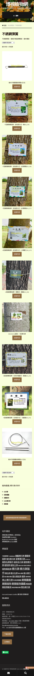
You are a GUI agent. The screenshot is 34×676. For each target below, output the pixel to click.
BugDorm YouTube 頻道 (9, 539)
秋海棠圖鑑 (17, 580)
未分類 (6, 491)
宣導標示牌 (20, 559)
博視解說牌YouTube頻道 (9, 541)
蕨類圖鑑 (26, 580)
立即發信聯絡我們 (29, 667)
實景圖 (6, 504)
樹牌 (23, 576)
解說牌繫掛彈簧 (16, 587)
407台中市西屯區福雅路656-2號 (16, 627)
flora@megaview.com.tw (10, 625)
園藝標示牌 (19, 556)
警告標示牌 (25, 587)
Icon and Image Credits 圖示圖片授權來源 (15, 594)
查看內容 (17, 86)
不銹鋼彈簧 (5, 556)
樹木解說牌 (16, 576)
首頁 (5, 25)
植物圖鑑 (6, 495)
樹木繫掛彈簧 (8, 576)
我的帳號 (8, 673)
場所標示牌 (10, 559)
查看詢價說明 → (17, 518)
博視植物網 (17, 4)
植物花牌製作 (27, 565)
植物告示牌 (18, 562)
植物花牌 (20, 565)
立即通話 (7, 642)
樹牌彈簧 (28, 576)
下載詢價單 (7, 634)
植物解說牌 (7, 569)
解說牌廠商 (7, 587)
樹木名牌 (14, 573)
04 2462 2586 (13, 621)
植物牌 (7, 565)
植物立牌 (14, 565)
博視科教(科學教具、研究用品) (11, 535)
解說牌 (29, 584)
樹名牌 (7, 573)
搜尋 (25, 673)
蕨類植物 (6, 583)
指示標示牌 (27, 559)
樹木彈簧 (20, 573)
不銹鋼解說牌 (12, 556)
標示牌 (15, 568)
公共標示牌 (7, 501)
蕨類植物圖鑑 (19, 583)
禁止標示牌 (7, 580)
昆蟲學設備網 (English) (9, 537)
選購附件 (6, 498)
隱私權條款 (5, 598)
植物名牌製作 (7, 562)
